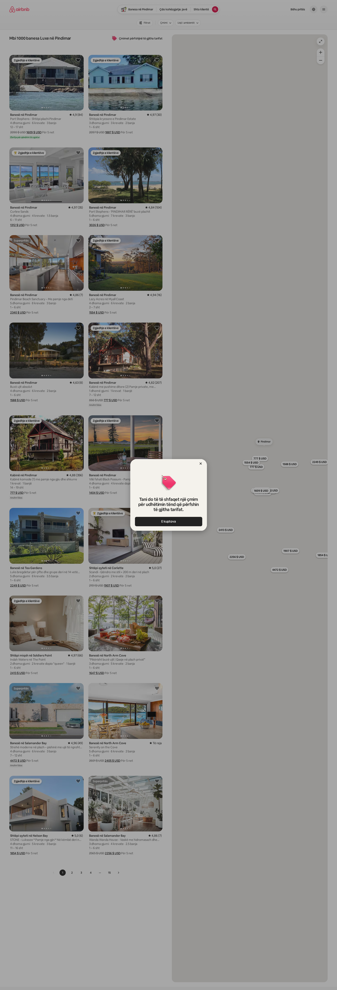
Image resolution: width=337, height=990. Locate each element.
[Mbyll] (200, 463)
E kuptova (168, 521)
